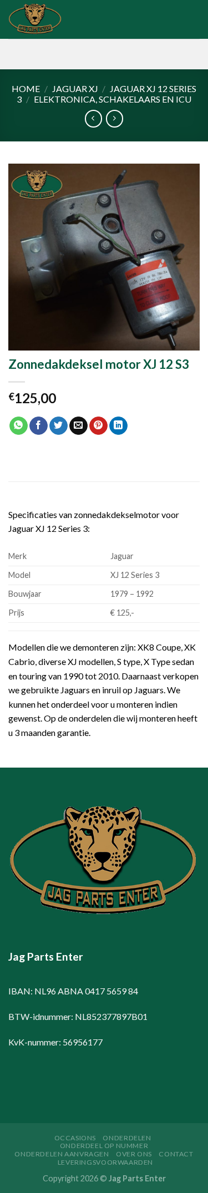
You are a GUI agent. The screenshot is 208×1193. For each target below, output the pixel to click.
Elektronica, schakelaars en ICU (112, 99)
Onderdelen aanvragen (61, 1154)
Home (26, 88)
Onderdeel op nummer (104, 1145)
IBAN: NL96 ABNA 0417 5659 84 (73, 991)
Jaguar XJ (75, 88)
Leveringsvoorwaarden (105, 1162)
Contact (176, 1154)
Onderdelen (127, 1138)
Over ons (134, 1154)
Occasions (75, 1138)
